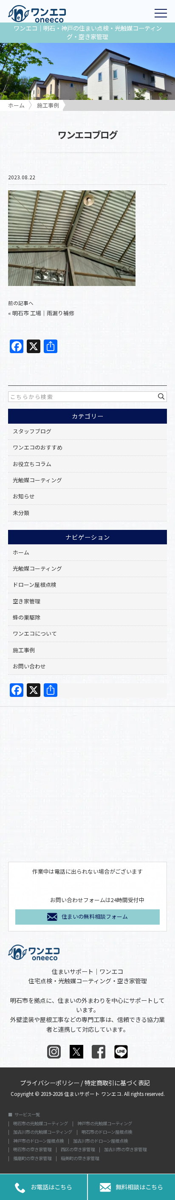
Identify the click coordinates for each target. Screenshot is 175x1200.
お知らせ (24, 496)
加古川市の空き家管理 (125, 1149)
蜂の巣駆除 (26, 617)
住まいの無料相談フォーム (95, 916)
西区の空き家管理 (78, 1149)
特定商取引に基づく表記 (117, 1082)
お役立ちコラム (32, 464)
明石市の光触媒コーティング (40, 1123)
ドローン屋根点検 (34, 584)
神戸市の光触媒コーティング (104, 1123)
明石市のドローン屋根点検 (107, 1132)
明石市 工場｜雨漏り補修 (43, 313)
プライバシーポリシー (49, 1082)
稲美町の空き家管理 (80, 1158)
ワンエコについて (35, 633)
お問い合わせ (29, 666)
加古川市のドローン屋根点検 (100, 1141)
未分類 (21, 513)
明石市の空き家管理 (32, 1149)
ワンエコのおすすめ (37, 447)
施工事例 (24, 650)
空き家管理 (26, 601)
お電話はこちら (43, 1187)
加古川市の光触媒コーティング (42, 1132)
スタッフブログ (32, 431)
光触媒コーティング (37, 480)
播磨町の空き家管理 (32, 1158)
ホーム (21, 552)
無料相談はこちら (131, 1187)
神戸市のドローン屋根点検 (38, 1141)
